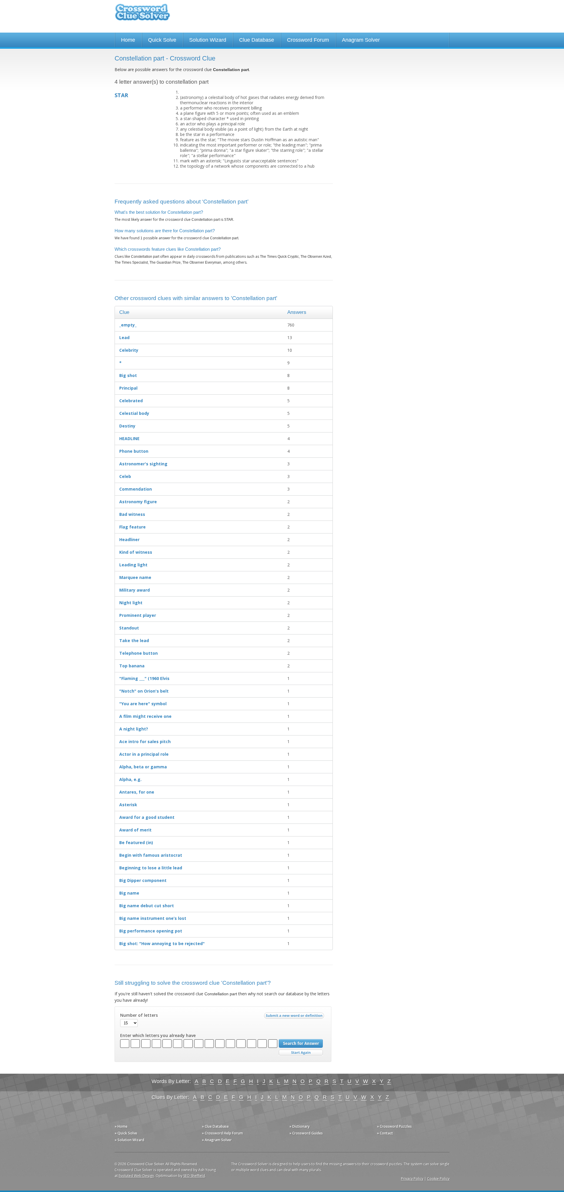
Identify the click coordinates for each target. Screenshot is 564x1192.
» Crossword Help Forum (222, 1133)
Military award (134, 590)
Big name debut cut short (146, 905)
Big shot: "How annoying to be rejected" (162, 943)
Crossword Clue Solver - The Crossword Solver (142, 15)
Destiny (127, 426)
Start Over (301, 1053)
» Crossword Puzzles (394, 1126)
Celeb (125, 476)
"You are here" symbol (143, 703)
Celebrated (131, 400)
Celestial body (134, 413)
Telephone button (138, 653)
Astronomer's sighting (143, 464)
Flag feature (132, 527)
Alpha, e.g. (130, 779)
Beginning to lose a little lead (150, 868)
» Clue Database (215, 1126)
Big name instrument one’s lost (152, 918)
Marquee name (135, 577)
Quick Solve (162, 40)
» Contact (385, 1133)
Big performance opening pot (150, 931)
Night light (130, 602)
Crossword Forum (308, 40)
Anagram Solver (361, 40)
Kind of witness (135, 552)
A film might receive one (145, 716)
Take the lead (134, 640)
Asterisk (128, 804)
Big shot (128, 375)
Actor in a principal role (144, 754)
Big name (129, 893)
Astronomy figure (138, 501)
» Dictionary (299, 1126)
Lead (124, 337)
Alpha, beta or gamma (143, 767)
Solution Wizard (207, 40)
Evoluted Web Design (136, 1175)
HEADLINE (129, 438)
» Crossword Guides (306, 1133)
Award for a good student (146, 817)
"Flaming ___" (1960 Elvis (144, 678)
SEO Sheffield (194, 1175)
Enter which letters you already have (158, 1035)
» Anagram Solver (217, 1139)
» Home (121, 1126)
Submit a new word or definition (294, 1017)
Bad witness (132, 514)
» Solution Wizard (129, 1139)
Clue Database (256, 40)
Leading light (133, 565)
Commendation (135, 489)
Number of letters (139, 1015)
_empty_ (128, 325)
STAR (121, 95)
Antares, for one (136, 792)
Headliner (129, 539)
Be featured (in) (136, 842)
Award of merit (135, 830)
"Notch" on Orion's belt (144, 691)
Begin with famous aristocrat (150, 855)
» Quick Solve (126, 1133)
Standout (129, 628)
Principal (128, 388)
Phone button (133, 451)
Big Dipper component (143, 880)
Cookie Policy (438, 1178)
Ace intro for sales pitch (145, 741)
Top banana (132, 666)
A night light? (133, 729)
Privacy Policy (412, 1178)
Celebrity (128, 350)
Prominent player (137, 615)
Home (128, 40)
